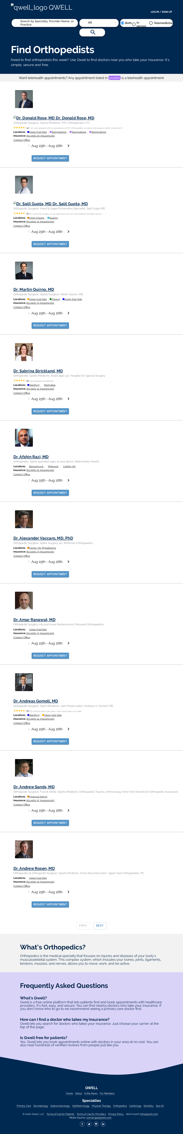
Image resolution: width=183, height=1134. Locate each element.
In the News (90, 1093)
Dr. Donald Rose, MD (75, 118)
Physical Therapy (101, 1105)
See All (160, 1105)
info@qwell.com (149, 1114)
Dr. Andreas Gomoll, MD (35, 701)
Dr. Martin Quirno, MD (33, 289)
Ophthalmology (81, 1105)
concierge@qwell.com (98, 1117)
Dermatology (40, 1105)
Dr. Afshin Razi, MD (31, 456)
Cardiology (135, 1105)
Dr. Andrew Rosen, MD (34, 868)
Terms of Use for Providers (91, 1114)
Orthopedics (120, 1105)
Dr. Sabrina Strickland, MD (38, 371)
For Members (107, 1093)
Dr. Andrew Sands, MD (34, 786)
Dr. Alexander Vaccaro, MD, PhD (43, 538)
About (78, 1093)
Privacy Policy (116, 1114)
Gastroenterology (60, 1105)
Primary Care (24, 1105)
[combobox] (20, 23)
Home (69, 1093)
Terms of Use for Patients (60, 1114)
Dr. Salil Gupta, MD (70, 203)
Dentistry (149, 1105)
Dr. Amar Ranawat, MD (34, 619)
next (100, 925)
